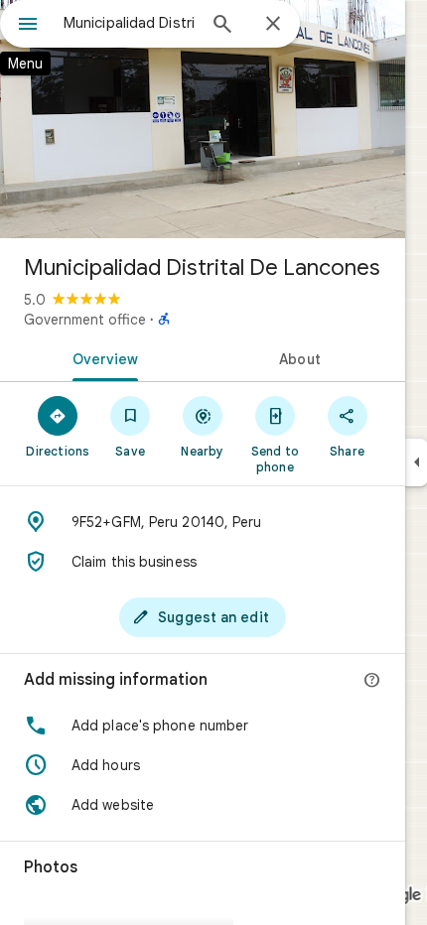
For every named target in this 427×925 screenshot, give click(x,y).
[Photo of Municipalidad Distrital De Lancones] (202, 119)
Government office (85, 320)
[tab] (101, 357)
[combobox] (129, 23)
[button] (202, 725)
